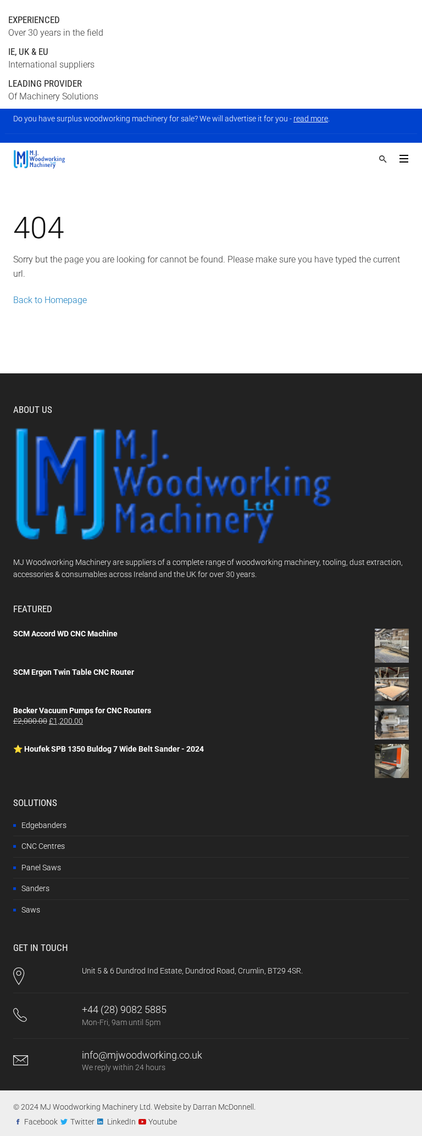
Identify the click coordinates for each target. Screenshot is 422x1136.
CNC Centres (43, 846)
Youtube (162, 1121)
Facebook (41, 1121)
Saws (30, 909)
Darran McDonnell (223, 1107)
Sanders (35, 888)
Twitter (82, 1121)
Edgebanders (43, 825)
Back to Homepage (50, 300)
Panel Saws (41, 867)
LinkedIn (121, 1121)
